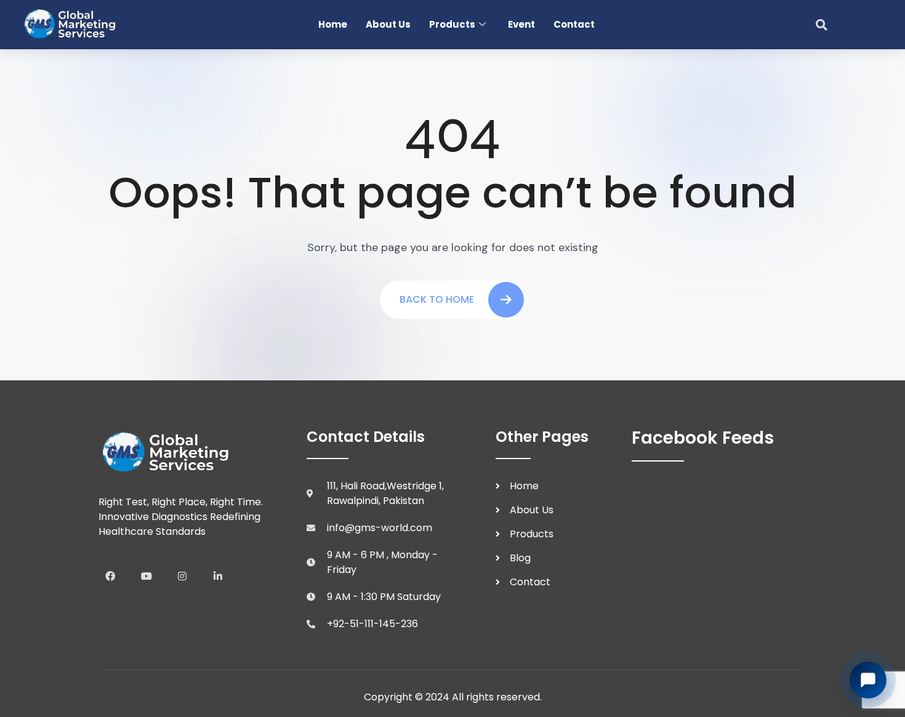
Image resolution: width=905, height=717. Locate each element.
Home (332, 24)
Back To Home (437, 299)
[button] (821, 24)
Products (452, 24)
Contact (574, 24)
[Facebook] (110, 575)
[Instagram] (182, 575)
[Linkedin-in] (218, 575)
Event (521, 24)
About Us (388, 24)
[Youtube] (146, 575)
